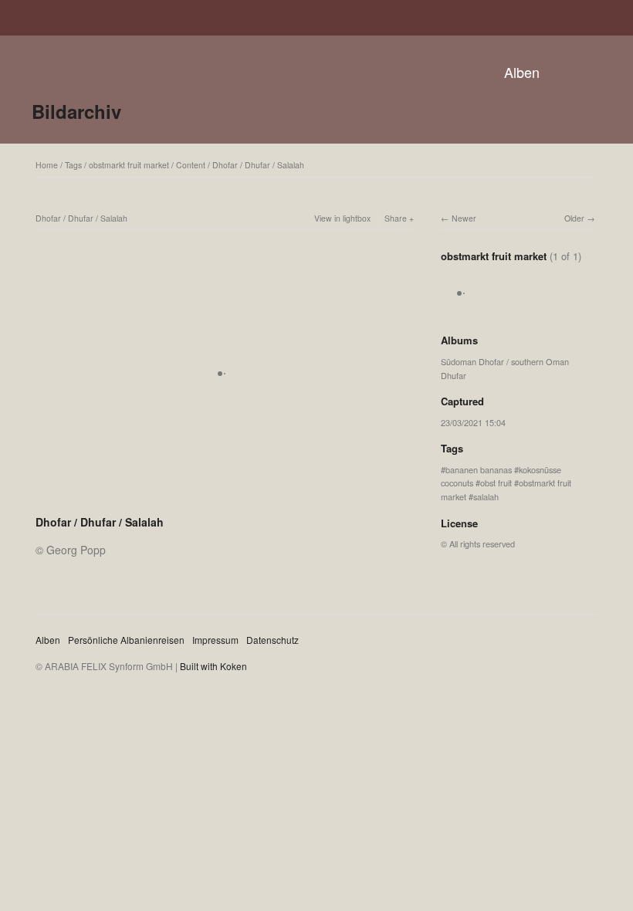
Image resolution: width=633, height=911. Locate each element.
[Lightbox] (225, 502)
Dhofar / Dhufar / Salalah (258, 165)
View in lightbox (342, 218)
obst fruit (496, 482)
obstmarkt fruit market (129, 165)
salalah (486, 496)
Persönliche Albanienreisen (126, 639)
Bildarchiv (76, 111)
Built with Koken (213, 665)
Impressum (215, 639)
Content (190, 165)
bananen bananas (478, 469)
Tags (73, 165)
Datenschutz (272, 639)
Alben (522, 72)
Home (47, 165)
